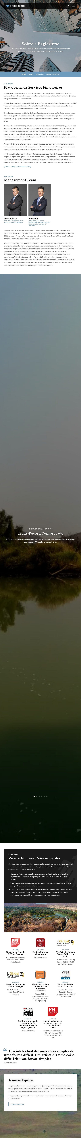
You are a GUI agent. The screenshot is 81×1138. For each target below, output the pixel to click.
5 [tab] (44, 796)
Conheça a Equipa (17, 1104)
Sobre (24, 74)
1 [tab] (34, 796)
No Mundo (40, 74)
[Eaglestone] (15, 5)
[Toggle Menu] (73, 6)
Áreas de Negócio (52, 74)
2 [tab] (37, 796)
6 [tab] (47, 796)
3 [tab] (39, 796)
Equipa (30, 74)
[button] (69, 6)
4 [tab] (42, 796)
